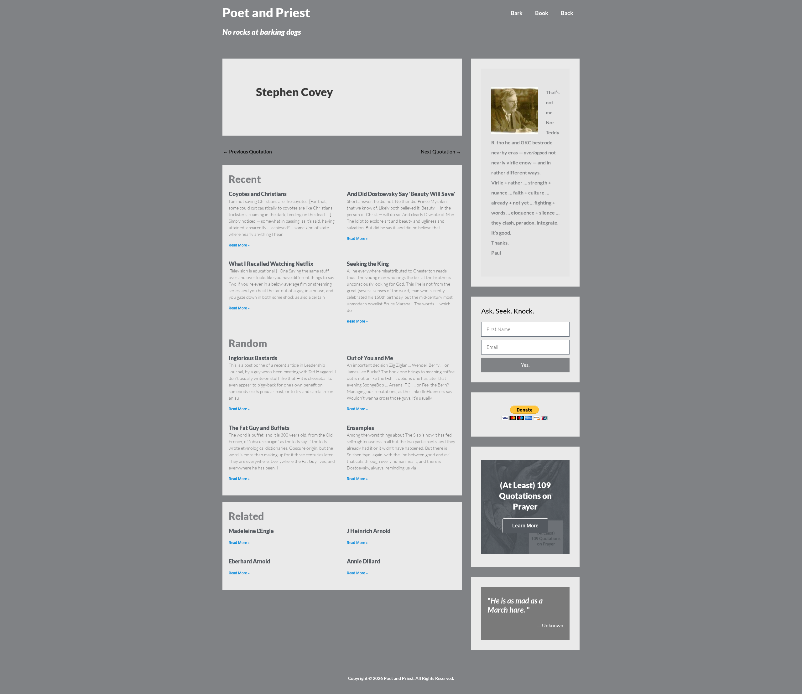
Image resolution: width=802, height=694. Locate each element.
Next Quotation (441, 151)
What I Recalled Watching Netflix (271, 263)
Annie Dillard (363, 561)
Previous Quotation (247, 151)
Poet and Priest (266, 12)
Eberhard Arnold (249, 561)
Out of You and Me (370, 358)
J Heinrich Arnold (368, 530)
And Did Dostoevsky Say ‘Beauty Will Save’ (401, 193)
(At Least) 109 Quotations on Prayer (525, 495)
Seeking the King (368, 263)
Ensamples (360, 427)
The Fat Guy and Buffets (259, 427)
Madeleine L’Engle (251, 530)
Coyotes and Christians (258, 193)
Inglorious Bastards (253, 358)
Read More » (239, 245)
